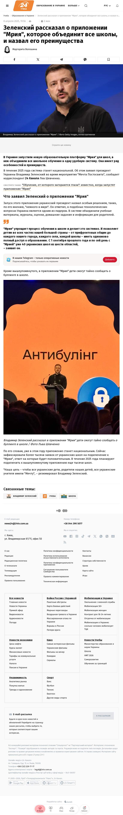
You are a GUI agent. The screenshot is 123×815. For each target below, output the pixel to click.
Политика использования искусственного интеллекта (56, 557)
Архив (85, 566)
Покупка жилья (16, 685)
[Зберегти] (108, 59)
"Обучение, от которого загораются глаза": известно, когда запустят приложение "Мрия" (59, 186)
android (16, 782)
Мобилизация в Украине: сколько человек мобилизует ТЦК (98, 625)
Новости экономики (20, 640)
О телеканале (10, 566)
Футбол (50, 685)
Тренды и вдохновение (20, 689)
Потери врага (53, 630)
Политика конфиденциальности (58, 551)
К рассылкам (103, 716)
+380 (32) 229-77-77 (25, 766)
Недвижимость (18, 677)
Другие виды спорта (57, 698)
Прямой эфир (16, 610)
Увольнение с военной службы (99, 602)
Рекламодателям (12, 576)
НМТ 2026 (88, 655)
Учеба (6, 16)
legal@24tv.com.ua (43, 769)
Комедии (51, 656)
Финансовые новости (20, 652)
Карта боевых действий (58, 606)
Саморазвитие (91, 659)
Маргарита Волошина (24, 49)
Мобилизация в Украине (98, 598)
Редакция (8, 556)
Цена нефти (15, 644)
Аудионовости (16, 618)
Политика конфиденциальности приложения (58, 564)
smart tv (50, 782)
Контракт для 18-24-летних (97, 614)
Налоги (12, 663)
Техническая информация (56, 582)
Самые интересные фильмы (60, 644)
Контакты (86, 551)
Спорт (50, 677)
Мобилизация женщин (95, 610)
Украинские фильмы (57, 648)
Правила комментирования (56, 577)
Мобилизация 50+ (93, 606)
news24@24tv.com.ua (16, 523)
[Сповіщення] (117, 6)
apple (33, 782)
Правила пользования (14, 581)
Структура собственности (94, 561)
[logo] (23, 6)
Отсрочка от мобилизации (97, 618)
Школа (87, 651)
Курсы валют (15, 648)
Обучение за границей (95, 663)
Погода (12, 622)
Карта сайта (87, 571)
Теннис (50, 689)
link (65, 536)
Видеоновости (16, 614)
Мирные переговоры (57, 610)
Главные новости (18, 602)
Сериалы (51, 660)
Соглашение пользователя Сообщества (56, 571)
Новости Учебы (93, 640)
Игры (84, 576)
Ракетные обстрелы (56, 602)
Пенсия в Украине (18, 667)
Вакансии (86, 556)
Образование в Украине (50, 5)
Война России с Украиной (61, 598)
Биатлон (51, 693)
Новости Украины (18, 606)
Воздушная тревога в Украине (62, 614)
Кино (50, 640)
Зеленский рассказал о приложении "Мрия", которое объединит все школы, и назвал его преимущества (78, 16)
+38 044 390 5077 (73, 523)
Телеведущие (10, 571)
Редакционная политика (15, 561)
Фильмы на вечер (55, 652)
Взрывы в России (55, 626)
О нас (6, 551)
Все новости (16, 598)
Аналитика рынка (18, 681)
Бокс (49, 681)
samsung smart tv (67, 782)
